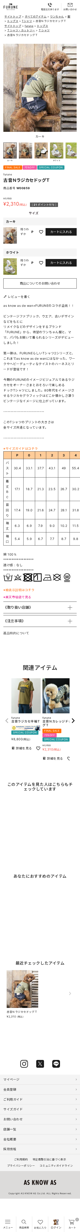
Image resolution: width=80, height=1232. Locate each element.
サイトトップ (12, 16)
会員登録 (9, 1089)
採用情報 (9, 1149)
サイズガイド (13, 1109)
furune (29, 26)
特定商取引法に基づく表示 (49, 1159)
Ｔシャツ (44, 30)
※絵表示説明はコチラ (19, 590)
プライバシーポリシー (21, 1165)
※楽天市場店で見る (17, 597)
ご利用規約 (21, 1159)
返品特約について (16, 633)
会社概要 (9, 1139)
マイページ (11, 1079)
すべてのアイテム (35, 16)
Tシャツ (27, 21)
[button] (71, 91)
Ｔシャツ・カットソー (21, 30)
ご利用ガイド (13, 1099)
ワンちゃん (57, 16)
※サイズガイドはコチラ (20, 448)
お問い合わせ (13, 1119)
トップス (12, 21)
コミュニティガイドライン (56, 1165)
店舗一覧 (9, 1129)
